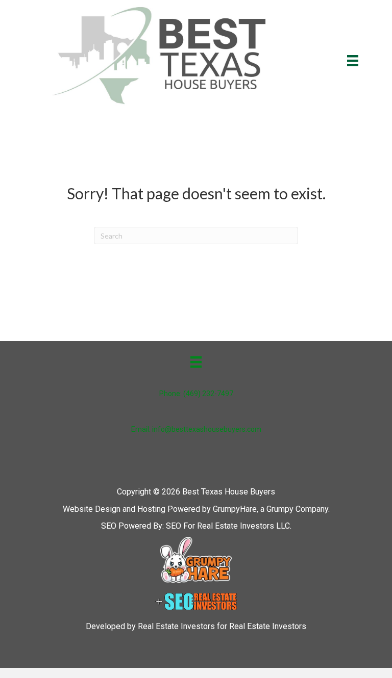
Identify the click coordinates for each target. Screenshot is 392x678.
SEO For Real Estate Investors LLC (228, 526)
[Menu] (352, 60)
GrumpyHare (235, 509)
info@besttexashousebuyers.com (206, 429)
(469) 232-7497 (208, 393)
